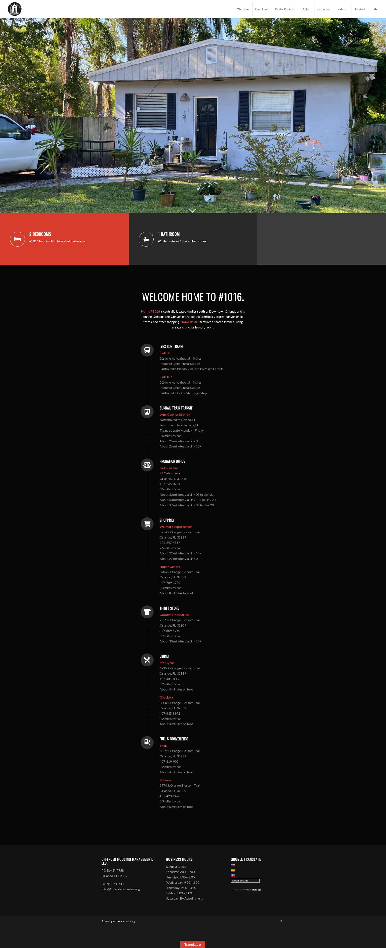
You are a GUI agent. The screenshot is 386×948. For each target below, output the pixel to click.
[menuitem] (243, 9)
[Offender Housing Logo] (15, 9)
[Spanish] (233, 870)
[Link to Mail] (375, 9)
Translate (256, 889)
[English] (233, 865)
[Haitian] (233, 875)
